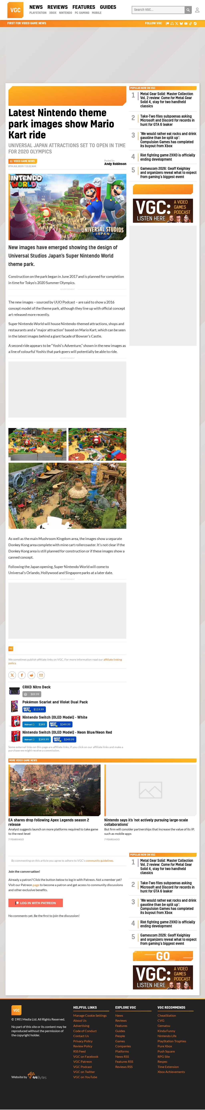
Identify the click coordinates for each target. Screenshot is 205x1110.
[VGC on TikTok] (190, 23)
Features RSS (124, 1061)
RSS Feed (79, 1051)
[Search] (188, 10)
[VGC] (15, 10)
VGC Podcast (82, 1067)
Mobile (96, 13)
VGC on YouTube (85, 1077)
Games (120, 1041)
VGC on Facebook (85, 1056)
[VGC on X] (176, 23)
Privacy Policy (82, 1041)
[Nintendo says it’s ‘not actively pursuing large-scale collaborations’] (150, 790)
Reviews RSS (124, 1067)
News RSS (122, 1056)
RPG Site (164, 1056)
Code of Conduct (85, 1031)
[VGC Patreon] (167, 23)
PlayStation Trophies (172, 1041)
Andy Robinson (115, 164)
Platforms (122, 1051)
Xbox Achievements (171, 1072)
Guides (108, 7)
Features (83, 7)
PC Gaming (82, 13)
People (120, 1036)
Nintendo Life (167, 1036)
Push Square (166, 1051)
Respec (162, 1061)
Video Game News (24, 161)
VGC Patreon (82, 1061)
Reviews (57, 7)
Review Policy (82, 1046)
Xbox (52, 13)
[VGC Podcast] (172, 23)
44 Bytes (37, 1076)
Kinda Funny (166, 1031)
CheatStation (167, 1015)
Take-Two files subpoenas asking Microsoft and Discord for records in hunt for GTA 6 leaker (167, 120)
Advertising (81, 1025)
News (36, 7)
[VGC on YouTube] (185, 23)
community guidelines (99, 860)
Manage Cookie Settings (90, 1015)
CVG (161, 1020)
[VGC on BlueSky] (181, 23)
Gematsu (164, 1025)
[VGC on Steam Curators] (195, 23)
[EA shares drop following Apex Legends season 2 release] (54, 790)
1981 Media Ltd (25, 1019)
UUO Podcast (64, 302)
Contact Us (81, 1036)
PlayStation (37, 13)
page (36, 885)
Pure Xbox (165, 1046)
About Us (79, 1020)
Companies (123, 1046)
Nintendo (65, 13)
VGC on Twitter (84, 1072)
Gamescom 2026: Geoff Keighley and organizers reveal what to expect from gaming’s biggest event (168, 173)
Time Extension (168, 1067)
